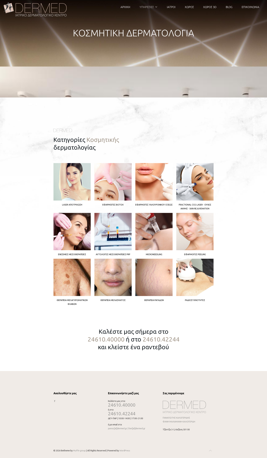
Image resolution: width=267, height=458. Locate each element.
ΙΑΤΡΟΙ (171, 7)
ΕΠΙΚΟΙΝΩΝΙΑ (250, 7)
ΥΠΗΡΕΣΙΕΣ (147, 7)
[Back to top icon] (210, 450)
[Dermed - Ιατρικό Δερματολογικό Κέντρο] (35, 9)
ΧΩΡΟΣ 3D (209, 7)
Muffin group (79, 450)
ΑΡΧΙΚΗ (125, 7)
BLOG (229, 7)
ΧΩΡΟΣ (189, 7)
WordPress (124, 450)
